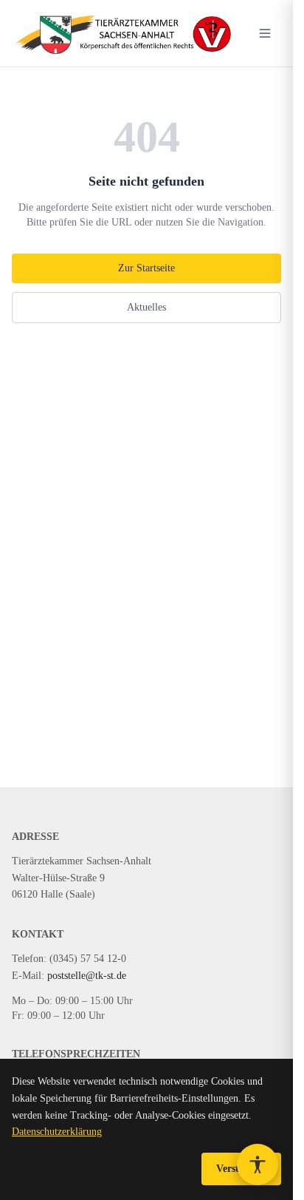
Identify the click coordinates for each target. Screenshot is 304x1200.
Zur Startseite (146, 268)
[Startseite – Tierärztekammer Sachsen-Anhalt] (122, 33)
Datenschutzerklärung (57, 1131)
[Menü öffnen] (265, 33)
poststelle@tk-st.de (86, 975)
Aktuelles (146, 307)
